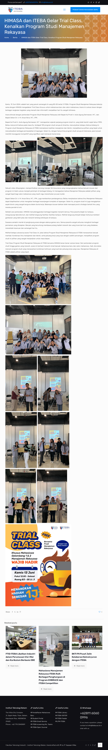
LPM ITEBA (61, 721)
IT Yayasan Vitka (70, 745)
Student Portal (37, 718)
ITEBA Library (62, 713)
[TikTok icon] (99, 2)
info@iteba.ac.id (47, 2)
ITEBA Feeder (62, 718)
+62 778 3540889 (18, 724)
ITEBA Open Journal (39, 727)
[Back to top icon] (100, 745)
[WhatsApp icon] (88, 2)
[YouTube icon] (93, 2)
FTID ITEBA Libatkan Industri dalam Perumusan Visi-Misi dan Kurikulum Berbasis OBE (20, 657)
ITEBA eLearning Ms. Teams (42, 724)
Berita (15, 37)
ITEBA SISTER (62, 715)
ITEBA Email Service (39, 721)
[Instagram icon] (96, 2)
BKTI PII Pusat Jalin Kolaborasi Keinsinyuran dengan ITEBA (84, 657)
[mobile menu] (64, 9)
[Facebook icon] (91, 2)
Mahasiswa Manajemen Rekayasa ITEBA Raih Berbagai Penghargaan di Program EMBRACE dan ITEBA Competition (52, 676)
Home (6, 37)
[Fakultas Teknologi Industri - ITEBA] (15, 9)
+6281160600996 (31, 2)
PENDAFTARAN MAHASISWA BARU (85, 10)
